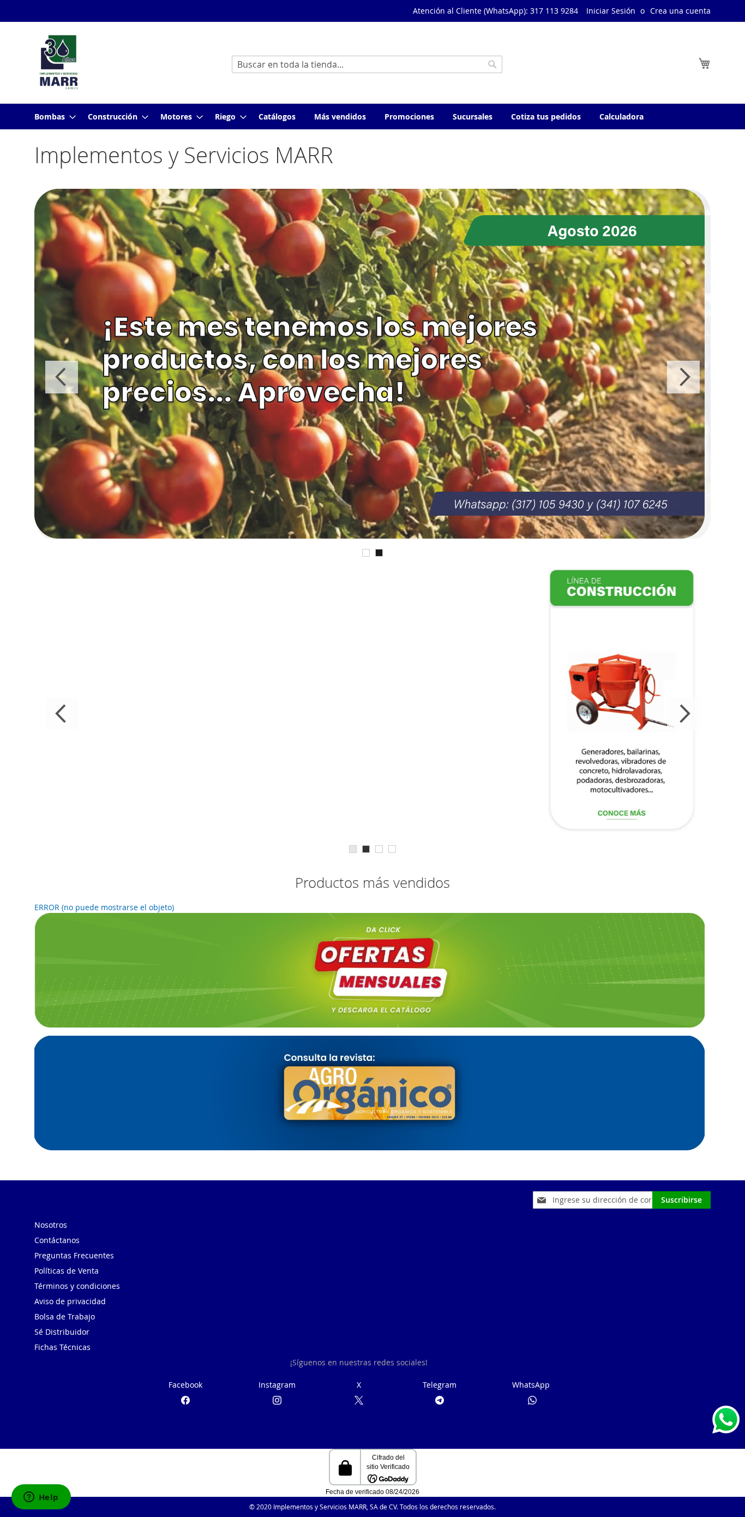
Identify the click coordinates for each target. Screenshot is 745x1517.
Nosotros (50, 1225)
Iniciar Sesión (610, 10)
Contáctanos (57, 1240)
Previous (61, 377)
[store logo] (58, 62)
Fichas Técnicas (62, 1347)
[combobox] (367, 64)
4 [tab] (392, 849)
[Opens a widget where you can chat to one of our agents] (41, 1498)
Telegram (439, 1384)
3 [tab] (379, 849)
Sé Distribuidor (61, 1332)
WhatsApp (531, 1384)
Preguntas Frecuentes (74, 1255)
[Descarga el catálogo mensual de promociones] (369, 1024)
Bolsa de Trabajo (64, 1316)
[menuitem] (52, 116)
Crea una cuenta (680, 10)
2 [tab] (379, 553)
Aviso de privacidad (70, 1301)
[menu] (372, 116)
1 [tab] (366, 553)
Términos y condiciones (77, 1286)
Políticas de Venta (66, 1270)
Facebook (185, 1384)
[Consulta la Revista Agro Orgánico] (369, 1147)
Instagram (277, 1384)
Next (683, 377)
